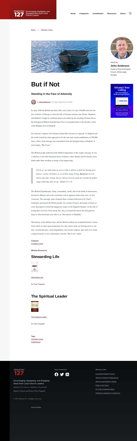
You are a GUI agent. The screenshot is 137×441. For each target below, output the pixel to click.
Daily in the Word (102, 385)
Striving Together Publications (107, 378)
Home (33, 30)
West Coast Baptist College (106, 381)
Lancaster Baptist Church (105, 374)
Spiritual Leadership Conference (108, 393)
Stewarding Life (37, 277)
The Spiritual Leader (39, 317)
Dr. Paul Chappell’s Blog (105, 389)
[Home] (32, 372)
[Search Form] (130, 13)
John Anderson (44, 102)
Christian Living (47, 30)
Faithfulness (35, 342)
